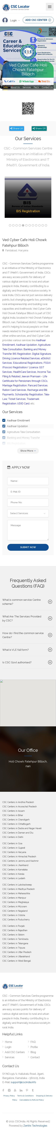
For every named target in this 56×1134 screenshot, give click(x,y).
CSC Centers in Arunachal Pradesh (19, 806)
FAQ (33, 1041)
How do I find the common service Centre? (23, 635)
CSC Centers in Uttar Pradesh (16, 952)
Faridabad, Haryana (16, 250)
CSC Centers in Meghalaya (15, 902)
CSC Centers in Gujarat (13, 848)
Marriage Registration (14, 385)
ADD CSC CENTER (36, 20)
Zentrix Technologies (35, 1125)
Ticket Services (17, 399)
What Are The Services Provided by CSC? (21, 618)
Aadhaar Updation (26, 344)
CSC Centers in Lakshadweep (17, 884)
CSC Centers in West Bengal (16, 961)
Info (5, 87)
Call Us (11, 81)
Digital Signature (41, 353)
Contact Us (47, 87)
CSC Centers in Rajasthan (14, 930)
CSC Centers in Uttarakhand (16, 956)
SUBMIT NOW (28, 547)
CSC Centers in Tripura (13, 948)
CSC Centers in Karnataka (15, 869)
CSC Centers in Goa (12, 843)
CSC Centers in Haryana (14, 852)
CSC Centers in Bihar (12, 815)
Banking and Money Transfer (23, 437)
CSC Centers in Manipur (14, 898)
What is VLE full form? (15, 649)
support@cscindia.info (23, 1082)
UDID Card (23, 403)
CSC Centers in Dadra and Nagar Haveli (22, 828)
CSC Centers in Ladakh (13, 878)
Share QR (40, 128)
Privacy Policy (9, 1096)
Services (27, 87)
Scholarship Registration (29, 394)
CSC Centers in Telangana (15, 943)
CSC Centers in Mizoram (14, 906)
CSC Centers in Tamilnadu (15, 939)
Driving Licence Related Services (21, 358)
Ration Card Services (14, 389)
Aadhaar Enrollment (18, 420)
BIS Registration (22, 353)
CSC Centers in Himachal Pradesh (19, 856)
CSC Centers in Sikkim (13, 934)
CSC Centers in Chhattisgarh (16, 824)
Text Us (45, 81)
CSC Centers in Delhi (12, 837)
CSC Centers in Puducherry (16, 919)
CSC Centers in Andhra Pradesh (18, 802)
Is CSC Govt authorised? (17, 662)
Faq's (36, 87)
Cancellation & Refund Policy (32, 1100)
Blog (33, 1052)
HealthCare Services (24, 371)
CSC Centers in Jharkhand (15, 865)
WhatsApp (28, 81)
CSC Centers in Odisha (13, 915)
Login (13, 20)
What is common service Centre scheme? (21, 601)
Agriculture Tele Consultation (23, 432)
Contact (35, 1057)
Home (8, 1041)
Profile (34, 1047)
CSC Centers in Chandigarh (16, 819)
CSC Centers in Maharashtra (16, 893)
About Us (15, 87)
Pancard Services (38, 385)
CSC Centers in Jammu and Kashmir (20, 861)
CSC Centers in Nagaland (15, 911)
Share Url (17, 128)
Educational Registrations (27, 362)
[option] (28, 199)
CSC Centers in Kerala (13, 874)
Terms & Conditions (25, 1096)
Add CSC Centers (15, 1052)
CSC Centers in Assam (13, 811)
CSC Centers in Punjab (13, 926)
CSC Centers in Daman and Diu (17, 832)
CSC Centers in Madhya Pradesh (18, 889)
